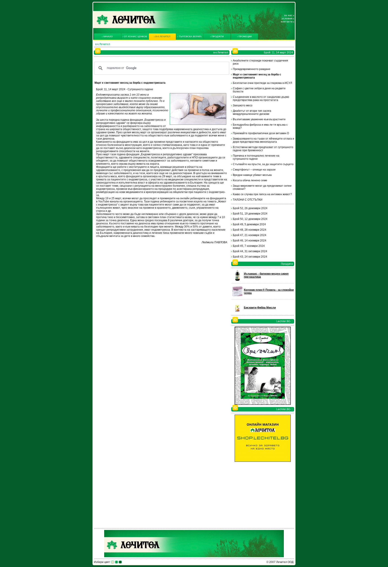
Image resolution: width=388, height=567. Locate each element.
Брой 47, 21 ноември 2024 (249, 235)
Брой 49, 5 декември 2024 (249, 224)
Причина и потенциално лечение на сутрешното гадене (256, 157)
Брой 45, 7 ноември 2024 (249, 245)
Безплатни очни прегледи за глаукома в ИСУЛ (262, 83)
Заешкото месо (242, 105)
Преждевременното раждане (251, 69)
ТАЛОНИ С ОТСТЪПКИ (247, 199)
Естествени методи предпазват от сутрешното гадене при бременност (263, 149)
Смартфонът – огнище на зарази (254, 169)
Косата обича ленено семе (250, 180)
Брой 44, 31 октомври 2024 (250, 251)
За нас (288, 15)
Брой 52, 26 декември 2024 (250, 208)
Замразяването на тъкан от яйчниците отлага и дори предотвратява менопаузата (263, 140)
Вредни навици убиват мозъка (252, 175)
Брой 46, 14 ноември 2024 (249, 240)
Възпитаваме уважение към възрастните (259, 119)
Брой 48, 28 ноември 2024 (249, 229)
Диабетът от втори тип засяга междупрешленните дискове (252, 112)
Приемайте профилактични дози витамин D (261, 133)
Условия (287, 18)
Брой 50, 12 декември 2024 (250, 219)
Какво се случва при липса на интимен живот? (262, 194)
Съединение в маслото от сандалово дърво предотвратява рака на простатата (261, 98)
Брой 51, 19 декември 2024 (250, 213)
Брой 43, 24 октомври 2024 (250, 256)
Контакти (287, 21)
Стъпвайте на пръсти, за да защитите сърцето (263, 164)
